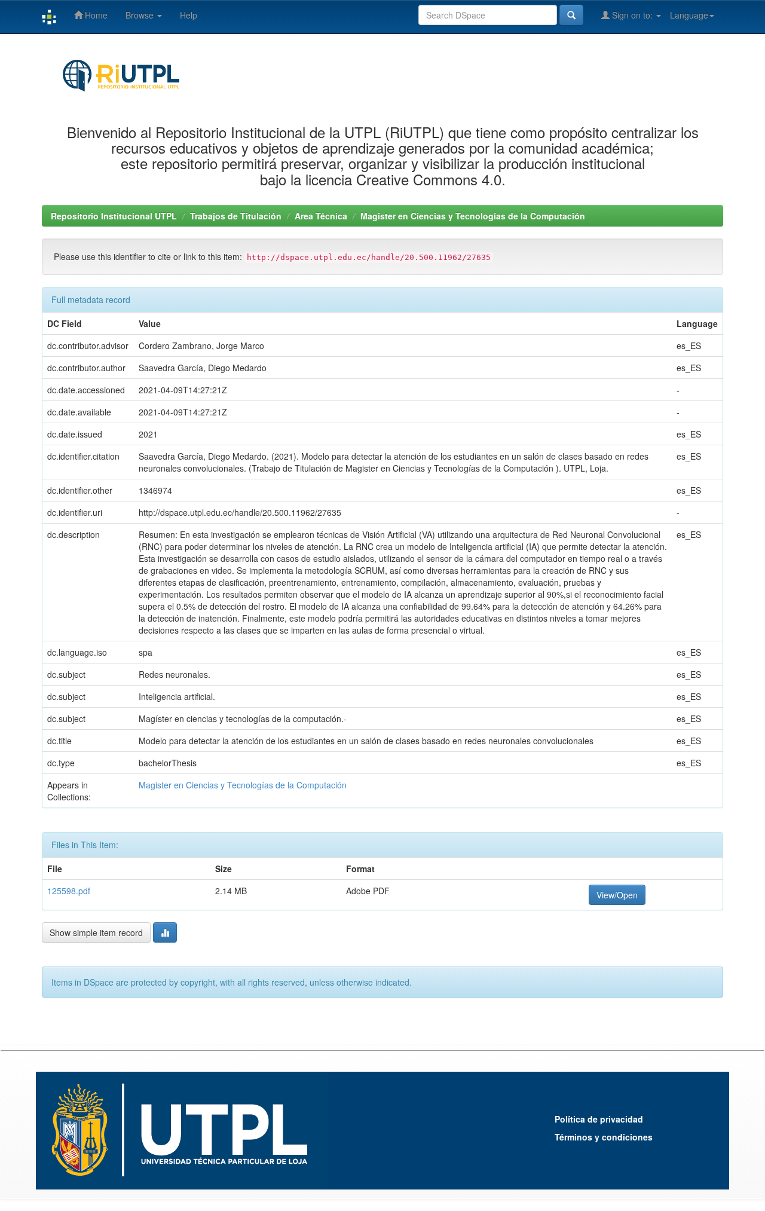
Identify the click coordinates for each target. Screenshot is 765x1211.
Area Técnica (321, 216)
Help (188, 15)
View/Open (617, 895)
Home (95, 15)
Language (689, 15)
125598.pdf (68, 891)
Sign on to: (632, 15)
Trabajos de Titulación (235, 216)
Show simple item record (96, 932)
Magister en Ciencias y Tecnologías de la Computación (472, 216)
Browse (141, 15)
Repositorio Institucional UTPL (114, 216)
